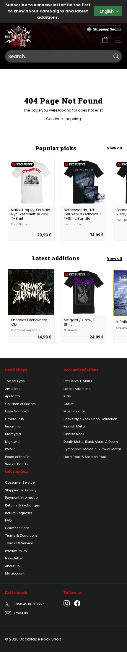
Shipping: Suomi (107, 29)
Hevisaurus (14, 419)
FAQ (8, 520)
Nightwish (13, 441)
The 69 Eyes (15, 381)
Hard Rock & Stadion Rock (85, 456)
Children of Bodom (20, 403)
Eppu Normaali (17, 411)
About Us (12, 566)
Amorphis (13, 388)
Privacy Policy (16, 550)
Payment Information (22, 497)
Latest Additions (77, 388)
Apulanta (12, 396)
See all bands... (17, 464)
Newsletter (14, 558)
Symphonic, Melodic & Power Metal (92, 449)
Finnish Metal (75, 426)
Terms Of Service (19, 543)
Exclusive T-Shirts (78, 381)
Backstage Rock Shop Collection (90, 419)
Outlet (69, 403)
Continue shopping (63, 118)
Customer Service (20, 482)
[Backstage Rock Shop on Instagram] (67, 603)
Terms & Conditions (21, 535)
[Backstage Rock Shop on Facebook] (77, 603)
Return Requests (18, 513)
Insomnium (14, 426)
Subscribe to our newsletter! (35, 5)
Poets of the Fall (18, 456)
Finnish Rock (74, 434)
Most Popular (74, 411)
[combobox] (63, 56)
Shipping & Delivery (20, 490)
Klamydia (13, 434)
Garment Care (17, 528)
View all (114, 148)
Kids (67, 396)
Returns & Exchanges (22, 505)
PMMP (9, 449)
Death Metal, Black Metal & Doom (91, 441)
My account (15, 573)
